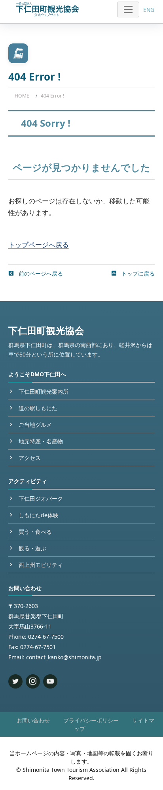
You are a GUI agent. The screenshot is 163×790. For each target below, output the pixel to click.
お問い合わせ (33, 720)
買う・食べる (35, 531)
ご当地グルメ (35, 424)
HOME (22, 95)
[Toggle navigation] (128, 9)
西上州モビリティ (41, 565)
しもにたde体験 (39, 515)
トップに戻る (137, 273)
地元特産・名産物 (41, 441)
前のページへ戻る (40, 273)
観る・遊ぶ (32, 548)
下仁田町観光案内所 (43, 391)
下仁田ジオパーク (41, 498)
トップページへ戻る (38, 244)
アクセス (30, 458)
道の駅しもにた (38, 408)
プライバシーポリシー (91, 720)
